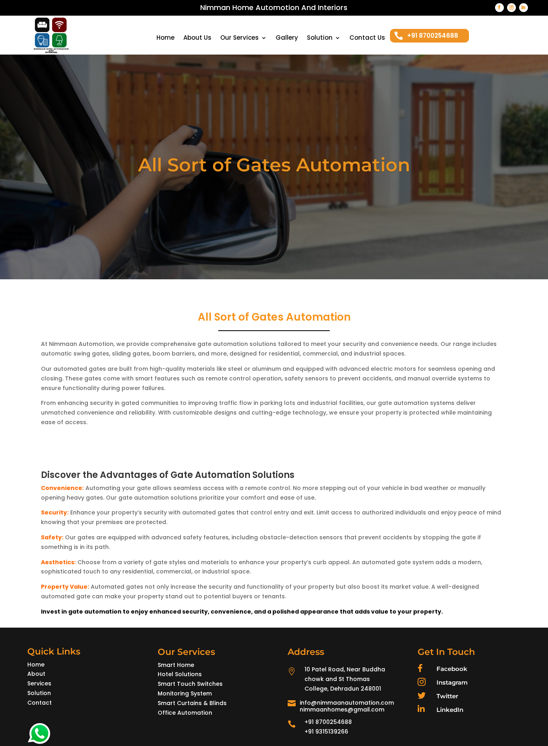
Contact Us (367, 38)
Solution (320, 38)
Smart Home (176, 665)
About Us (197, 38)
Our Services (239, 38)
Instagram (452, 682)
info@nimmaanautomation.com (347, 703)
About (36, 674)
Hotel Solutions (180, 674)
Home (165, 38)
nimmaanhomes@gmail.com (342, 709)
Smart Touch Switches (190, 684)
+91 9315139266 (326, 732)
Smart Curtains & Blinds (192, 703)
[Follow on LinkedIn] (523, 7)
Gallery (287, 38)
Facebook (451, 669)
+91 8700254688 (328, 722)
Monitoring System (185, 693)
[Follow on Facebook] (499, 7)
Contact (39, 703)
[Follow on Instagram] (511, 7)
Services (39, 683)
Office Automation (185, 713)
